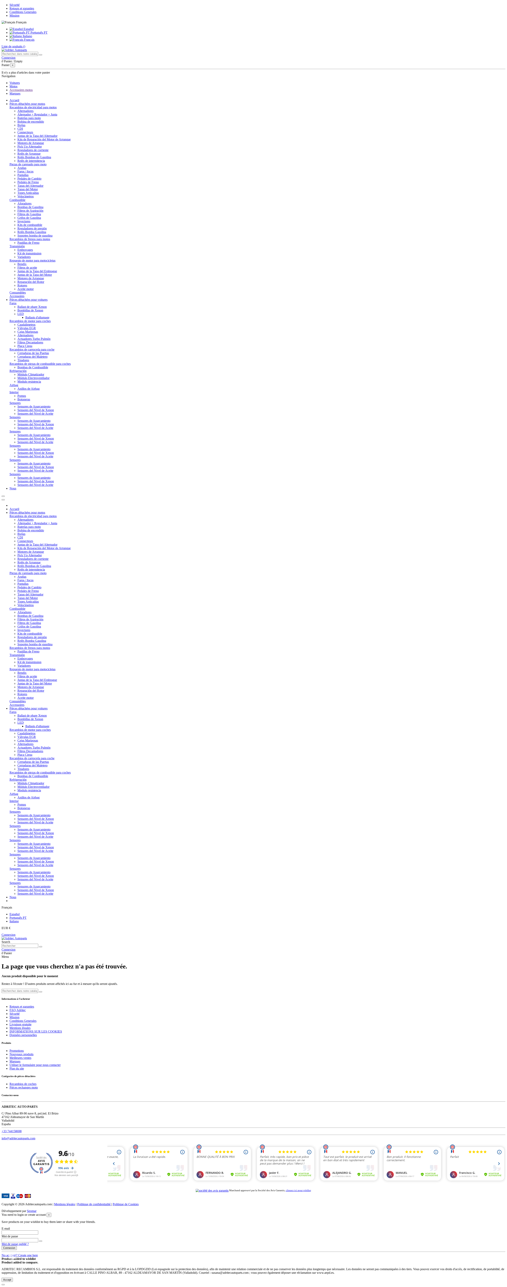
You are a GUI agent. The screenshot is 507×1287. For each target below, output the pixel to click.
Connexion (8, 934)
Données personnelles (23, 1035)
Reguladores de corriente (33, 150)
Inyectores (23, 221)
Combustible (17, 200)
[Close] (3, 499)
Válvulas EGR (26, 328)
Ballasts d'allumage (37, 317)
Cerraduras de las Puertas (33, 353)
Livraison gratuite (20, 1024)
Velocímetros (25, 196)
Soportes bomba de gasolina (34, 235)
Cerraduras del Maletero (32, 356)
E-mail (6, 1228)
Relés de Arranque (29, 153)
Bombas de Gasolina (30, 207)
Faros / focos (25, 171)
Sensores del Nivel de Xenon (35, 410)
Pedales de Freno (28, 182)
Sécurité (15, 5)
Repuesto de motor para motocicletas (32, 260)
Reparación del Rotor (30, 282)
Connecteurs (25, 132)
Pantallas (23, 175)
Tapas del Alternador (30, 185)
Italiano (27, 36)
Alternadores (25, 111)
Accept (7, 1279)
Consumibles (18, 292)
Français (28, 39)
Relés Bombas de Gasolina (34, 157)
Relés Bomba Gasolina (31, 232)
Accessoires (17, 296)
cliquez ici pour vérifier (298, 1190)
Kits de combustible (29, 225)
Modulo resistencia (29, 381)
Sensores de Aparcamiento (34, 406)
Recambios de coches (23, 1084)
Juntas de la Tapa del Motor (34, 274)
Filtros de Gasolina (29, 214)
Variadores (24, 257)
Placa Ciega (24, 346)
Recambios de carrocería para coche (32, 349)
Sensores (15, 403)
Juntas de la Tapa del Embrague (37, 271)
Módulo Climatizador (30, 374)
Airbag (14, 385)
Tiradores (23, 360)
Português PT (39, 32)
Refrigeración (18, 371)
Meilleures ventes (20, 1057)
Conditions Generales (23, 12)
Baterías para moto (29, 118)
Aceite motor (25, 289)
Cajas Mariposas (27, 331)
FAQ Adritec (18, 1010)
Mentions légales (20, 1028)
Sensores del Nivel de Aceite (35, 413)
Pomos (21, 395)
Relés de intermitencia (31, 160)
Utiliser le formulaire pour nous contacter (35, 1065)
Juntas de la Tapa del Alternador (37, 136)
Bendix (22, 264)
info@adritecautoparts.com (18, 1138)
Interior (14, 392)
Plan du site (17, 1068)
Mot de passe (10, 1236)
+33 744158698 (12, 1131)
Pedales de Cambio (29, 178)
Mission (14, 15)
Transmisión (17, 246)
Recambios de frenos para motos (30, 239)
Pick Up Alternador (29, 146)
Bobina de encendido (30, 121)
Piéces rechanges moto (24, 1087)
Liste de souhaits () (13, 46)
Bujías (21, 125)
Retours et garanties (22, 8)
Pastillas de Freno (28, 242)
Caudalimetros (26, 324)
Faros (13, 303)
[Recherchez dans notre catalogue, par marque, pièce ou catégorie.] (40, 54)
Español (28, 29)
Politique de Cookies (126, 1204)
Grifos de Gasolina (29, 217)
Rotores (22, 285)
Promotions (17, 1050)
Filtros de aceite (27, 267)
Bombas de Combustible (32, 367)
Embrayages (25, 249)
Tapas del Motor (27, 189)
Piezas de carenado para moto (28, 164)
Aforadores (24, 203)
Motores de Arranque (30, 143)
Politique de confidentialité (94, 1204)
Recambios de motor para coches (30, 321)
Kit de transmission (29, 253)
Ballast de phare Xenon (32, 306)
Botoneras (23, 399)
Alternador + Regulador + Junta (37, 114)
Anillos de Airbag (28, 388)
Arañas (21, 168)
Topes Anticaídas (28, 192)
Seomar (31, 1211)
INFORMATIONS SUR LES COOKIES (36, 1031)
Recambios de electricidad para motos (33, 107)
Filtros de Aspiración (30, 210)
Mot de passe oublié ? (15, 1244)
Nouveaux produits (21, 1054)
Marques (15, 1061)
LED (20, 314)
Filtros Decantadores (30, 342)
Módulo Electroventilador (33, 378)
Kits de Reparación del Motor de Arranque (44, 139)
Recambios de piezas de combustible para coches (40, 363)
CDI (20, 128)
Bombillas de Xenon (30, 310)
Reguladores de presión (32, 228)
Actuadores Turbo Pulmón (34, 338)
